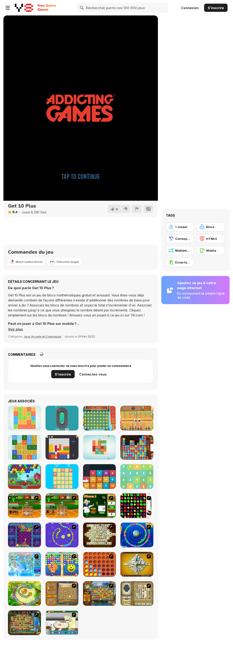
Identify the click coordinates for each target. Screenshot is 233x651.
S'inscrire (216, 8)
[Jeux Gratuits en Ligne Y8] (24, 8)
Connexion (190, 8)
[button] (15, 329)
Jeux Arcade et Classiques (42, 336)
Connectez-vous (93, 374)
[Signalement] (137, 209)
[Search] (82, 8)
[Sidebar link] (7, 7)
